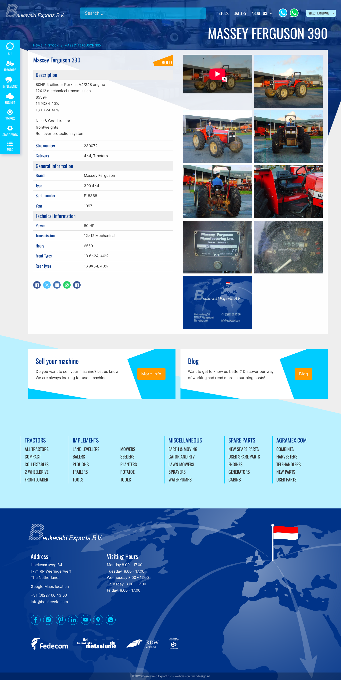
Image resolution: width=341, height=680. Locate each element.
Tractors (100, 155)
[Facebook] (37, 285)
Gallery (240, 13)
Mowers (127, 449)
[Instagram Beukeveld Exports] (48, 621)
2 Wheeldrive (36, 471)
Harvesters (287, 456)
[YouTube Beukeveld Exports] (86, 621)
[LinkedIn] (57, 285)
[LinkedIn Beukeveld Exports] (73, 621)
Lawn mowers (181, 464)
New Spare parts (243, 449)
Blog (303, 373)
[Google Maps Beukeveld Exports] (98, 621)
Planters (128, 464)
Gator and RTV (182, 456)
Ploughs (81, 464)
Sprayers (177, 471)
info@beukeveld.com (49, 601)
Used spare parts (244, 456)
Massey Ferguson (99, 175)
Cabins (234, 479)
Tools (78, 479)
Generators (239, 471)
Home (37, 45)
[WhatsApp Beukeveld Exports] (111, 621)
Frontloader (36, 479)
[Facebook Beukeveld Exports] (36, 621)
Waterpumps (180, 479)
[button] (217, 74)
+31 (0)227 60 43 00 (49, 595)
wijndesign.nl (200, 676)
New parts (285, 471)
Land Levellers (86, 449)
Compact (33, 456)
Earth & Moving (183, 449)
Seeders (127, 456)
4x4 (87, 155)
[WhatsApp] (294, 12)
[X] (47, 285)
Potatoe (127, 471)
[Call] (283, 12)
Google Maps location (50, 586)
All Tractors (37, 449)
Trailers (80, 471)
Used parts (286, 479)
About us (259, 13)
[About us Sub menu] (271, 13)
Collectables (37, 464)
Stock (224, 13)
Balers (79, 456)
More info (151, 373)
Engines (235, 464)
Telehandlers (288, 464)
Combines (285, 449)
